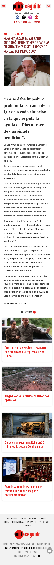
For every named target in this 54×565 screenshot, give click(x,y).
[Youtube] (36, 17)
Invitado (7, 522)
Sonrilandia (27, 525)
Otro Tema (29, 522)
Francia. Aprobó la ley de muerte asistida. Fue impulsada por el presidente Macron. (23, 491)
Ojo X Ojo (46, 522)
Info (5, 34)
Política (14, 518)
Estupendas (43, 518)
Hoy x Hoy (38, 522)
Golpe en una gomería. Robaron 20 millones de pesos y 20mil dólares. (24, 444)
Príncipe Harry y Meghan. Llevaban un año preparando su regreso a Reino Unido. (26, 352)
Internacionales (16, 34)
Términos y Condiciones (12, 548)
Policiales (22, 518)
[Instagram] (30, 17)
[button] (3, 6)
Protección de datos (28, 548)
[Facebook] (17, 17)
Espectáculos (32, 518)
